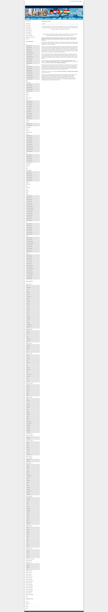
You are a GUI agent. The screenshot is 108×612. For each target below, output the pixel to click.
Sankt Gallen (29, 454)
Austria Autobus (29, 47)
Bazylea (28, 442)
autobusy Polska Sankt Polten (73, 71)
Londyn (28, 289)
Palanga (28, 567)
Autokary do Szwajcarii (29, 440)
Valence (28, 381)
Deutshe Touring (28, 97)
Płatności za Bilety (29, 30)
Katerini (28, 551)
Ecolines (27, 99)
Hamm (28, 409)
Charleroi (28, 348)
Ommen (28, 524)
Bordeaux (28, 355)
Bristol (28, 285)
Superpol (27, 182)
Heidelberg (28, 425)
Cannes (28, 357)
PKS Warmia (28, 165)
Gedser (28, 478)
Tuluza (28, 379)
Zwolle (28, 517)
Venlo (28, 520)
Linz (27, 334)
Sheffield (28, 322)
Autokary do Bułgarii (29, 579)
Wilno (28, 569)
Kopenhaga (28, 494)
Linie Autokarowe (28, 32)
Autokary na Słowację (29, 435)
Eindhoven (28, 508)
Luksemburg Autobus (30, 52)
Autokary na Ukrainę (29, 584)
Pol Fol (27, 166)
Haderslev (28, 489)
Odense (28, 482)
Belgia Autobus (29, 49)
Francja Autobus (29, 158)
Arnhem (28, 501)
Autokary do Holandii (29, 496)
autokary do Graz (65, 61)
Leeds (28, 313)
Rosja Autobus (29, 111)
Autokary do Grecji (29, 548)
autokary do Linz (57, 61)
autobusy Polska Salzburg (61, 71)
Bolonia (28, 527)
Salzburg (28, 338)
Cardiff (28, 303)
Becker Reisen (28, 82)
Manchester (29, 317)
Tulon (28, 378)
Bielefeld (28, 418)
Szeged (28, 461)
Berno (28, 444)
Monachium (28, 428)
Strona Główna (28, 23)
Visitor (27, 189)
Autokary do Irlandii (29, 560)
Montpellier (28, 369)
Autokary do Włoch (29, 525)
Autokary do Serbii (29, 592)
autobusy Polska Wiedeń (61, 62)
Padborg (28, 471)
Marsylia (28, 367)
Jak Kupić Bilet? (28, 28)
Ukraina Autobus (29, 59)
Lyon (27, 365)
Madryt (28, 393)
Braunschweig (29, 423)
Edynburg (28, 308)
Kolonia (28, 411)
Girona (28, 388)
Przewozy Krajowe (29, 33)
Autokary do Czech (29, 577)
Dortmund (28, 404)
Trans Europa (28, 187)
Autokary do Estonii (29, 570)
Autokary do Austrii (29, 329)
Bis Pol (27, 96)
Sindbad (27, 194)
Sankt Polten (29, 339)
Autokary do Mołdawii (29, 591)
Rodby (28, 473)
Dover (28, 306)
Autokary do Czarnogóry (29, 594)
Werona (28, 546)
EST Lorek (27, 120)
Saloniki (28, 557)
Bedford (28, 294)
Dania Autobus (29, 63)
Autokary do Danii (28, 463)
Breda (28, 503)
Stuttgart (28, 414)
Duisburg (28, 405)
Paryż (28, 372)
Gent (27, 350)
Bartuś (27, 80)
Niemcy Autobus (29, 54)
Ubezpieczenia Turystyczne (30, 37)
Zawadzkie (27, 190)
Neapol (27, 596)
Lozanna (28, 449)
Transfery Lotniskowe (29, 35)
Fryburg (28, 445)
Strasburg (28, 376)
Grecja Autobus (29, 51)
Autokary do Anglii (29, 284)
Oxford (28, 320)
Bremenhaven (29, 421)
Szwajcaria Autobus (30, 56)
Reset (77, 1)
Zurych (28, 452)
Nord (26, 153)
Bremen (28, 419)
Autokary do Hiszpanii (29, 383)
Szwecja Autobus (29, 211)
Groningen (28, 510)
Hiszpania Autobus (30, 204)
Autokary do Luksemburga (30, 558)
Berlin (28, 398)
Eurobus (27, 253)
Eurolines (27, 122)
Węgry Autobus (29, 218)
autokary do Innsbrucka (50, 61)
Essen (28, 402)
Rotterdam (28, 511)
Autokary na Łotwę (29, 572)
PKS (26, 222)
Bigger (74, 1)
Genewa (28, 447)
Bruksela (28, 346)
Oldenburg (28, 430)
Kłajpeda (28, 565)
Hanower (28, 407)
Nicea (28, 371)
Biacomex (27, 94)
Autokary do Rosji (28, 574)
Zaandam (28, 518)
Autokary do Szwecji (29, 456)
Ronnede (28, 485)
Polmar (27, 168)
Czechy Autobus (29, 68)
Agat (26, 44)
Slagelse (28, 492)
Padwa (28, 534)
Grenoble (28, 362)
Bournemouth (29, 296)
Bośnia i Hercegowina (29, 589)
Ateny (28, 550)
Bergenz (28, 331)
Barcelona (28, 386)
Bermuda (27, 92)
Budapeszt (28, 459)
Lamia (28, 553)
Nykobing (28, 480)
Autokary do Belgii (29, 343)
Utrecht (28, 515)
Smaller (80, 1)
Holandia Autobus (29, 85)
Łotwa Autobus (29, 118)
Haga (27, 504)
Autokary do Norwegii (29, 433)
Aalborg (28, 466)
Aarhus (28, 464)
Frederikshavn (29, 475)
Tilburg (28, 513)
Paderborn (28, 432)
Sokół (26, 185)
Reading (28, 327)
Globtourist (27, 130)
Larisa (28, 555)
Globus (27, 192)
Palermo (28, 536)
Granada (28, 390)
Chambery (28, 358)
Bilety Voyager (28, 25)
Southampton (29, 324)
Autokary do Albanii (29, 582)
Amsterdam (28, 497)
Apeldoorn (28, 499)
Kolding (28, 468)
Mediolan (28, 532)
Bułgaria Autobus (29, 199)
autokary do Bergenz (68, 60)
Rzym (28, 541)
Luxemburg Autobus (30, 208)
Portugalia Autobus (30, 146)
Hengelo (28, 506)
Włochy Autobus (29, 61)
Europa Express (28, 127)
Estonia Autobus (29, 106)
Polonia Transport (28, 170)
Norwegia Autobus (30, 75)
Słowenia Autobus (30, 58)
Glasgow (28, 310)
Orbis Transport (28, 163)
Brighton (28, 299)
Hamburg (28, 412)
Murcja (28, 395)
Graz (27, 336)
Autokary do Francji (29, 353)
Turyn (28, 543)
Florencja (28, 529)
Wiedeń (28, 341)
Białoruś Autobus (29, 101)
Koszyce (28, 437)
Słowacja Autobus (30, 113)
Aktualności (27, 38)
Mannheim (28, 426)
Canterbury (28, 301)
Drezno (28, 416)
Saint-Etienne (29, 374)
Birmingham (29, 287)
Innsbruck (28, 332)
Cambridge (28, 292)
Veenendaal (28, 522)
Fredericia (28, 487)
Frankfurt (28, 400)
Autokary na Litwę (28, 562)
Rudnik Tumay (28, 184)
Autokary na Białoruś (29, 587)
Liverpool (28, 315)
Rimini (28, 539)
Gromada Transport (29, 132)
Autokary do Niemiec (29, 397)
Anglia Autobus (29, 45)
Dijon (27, 360)
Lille (27, 364)
